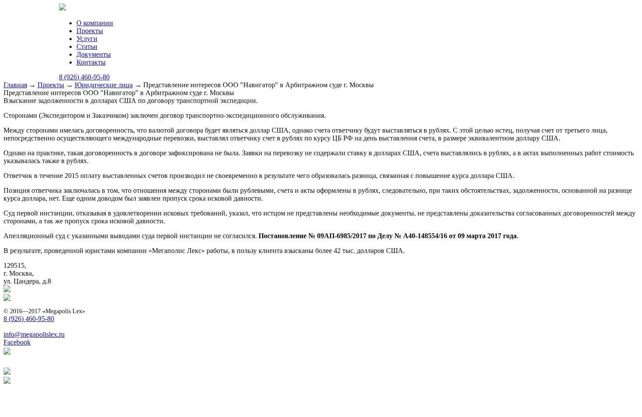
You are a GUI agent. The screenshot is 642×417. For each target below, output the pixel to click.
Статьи (86, 46)
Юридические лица (104, 85)
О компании (94, 23)
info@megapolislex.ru (34, 334)
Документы (93, 54)
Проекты (89, 30)
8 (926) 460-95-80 (84, 77)
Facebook (17, 342)
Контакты (91, 62)
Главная (15, 85)
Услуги (86, 38)
